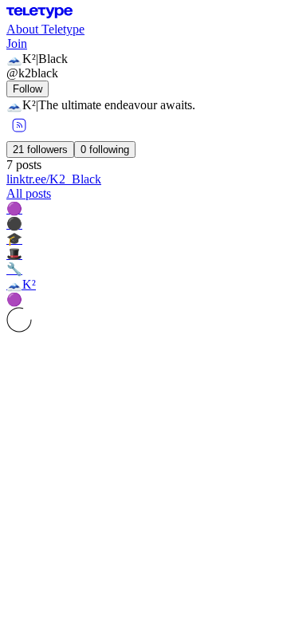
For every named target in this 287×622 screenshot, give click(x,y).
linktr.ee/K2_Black (53, 179)
